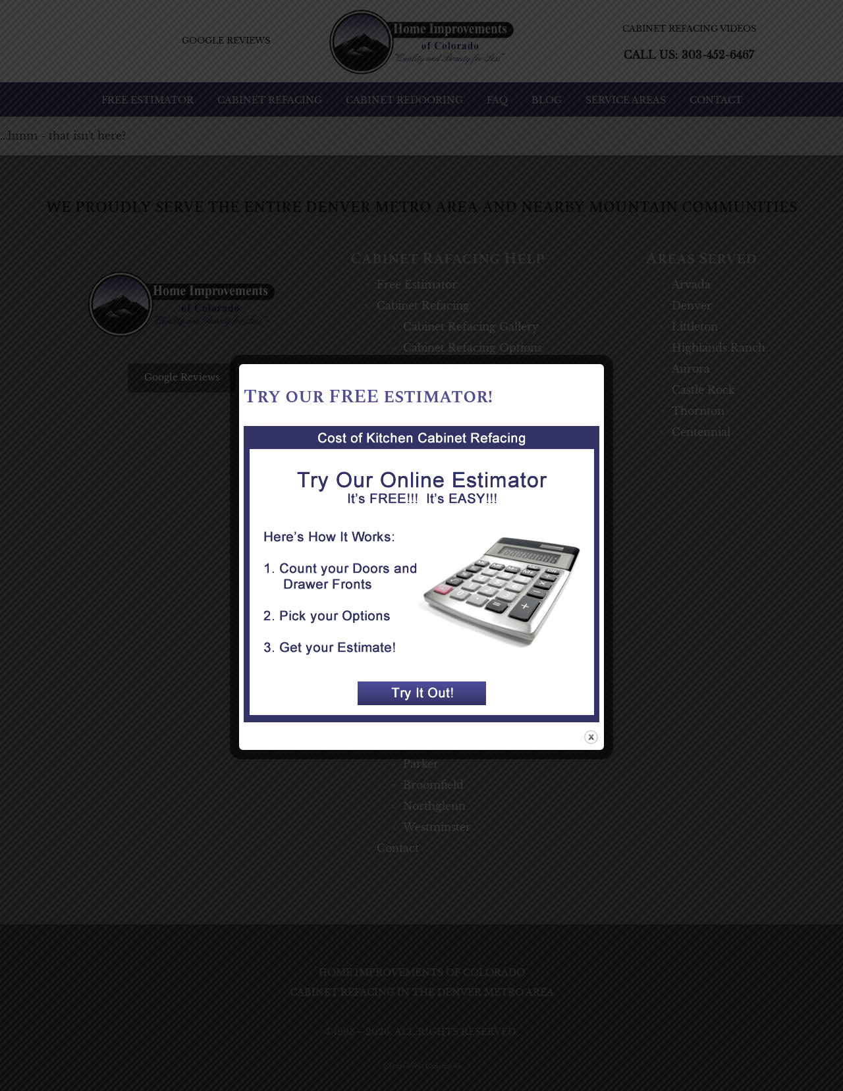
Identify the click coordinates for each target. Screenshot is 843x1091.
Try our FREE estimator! (368, 397)
